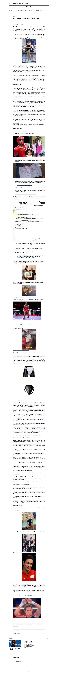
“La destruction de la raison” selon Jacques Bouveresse (28, 642)
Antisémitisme (16, 10)
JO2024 (26, 624)
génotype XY (16, 625)
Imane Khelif (30, 624)
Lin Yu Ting (40, 624)
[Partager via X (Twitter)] (15, 630)
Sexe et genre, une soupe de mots (15, 649)
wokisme (15, 624)
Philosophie (37, 10)
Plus (41, 10)
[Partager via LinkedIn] (17, 630)
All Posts (10, 10)
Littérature (31, 10)
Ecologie (22, 10)
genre (19, 624)
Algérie (22, 624)
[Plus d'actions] (44, 16)
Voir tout (48, 638)
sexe (34, 624)
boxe (37, 624)
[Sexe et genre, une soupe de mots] (15, 643)
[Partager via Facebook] (13, 630)
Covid (26, 10)
